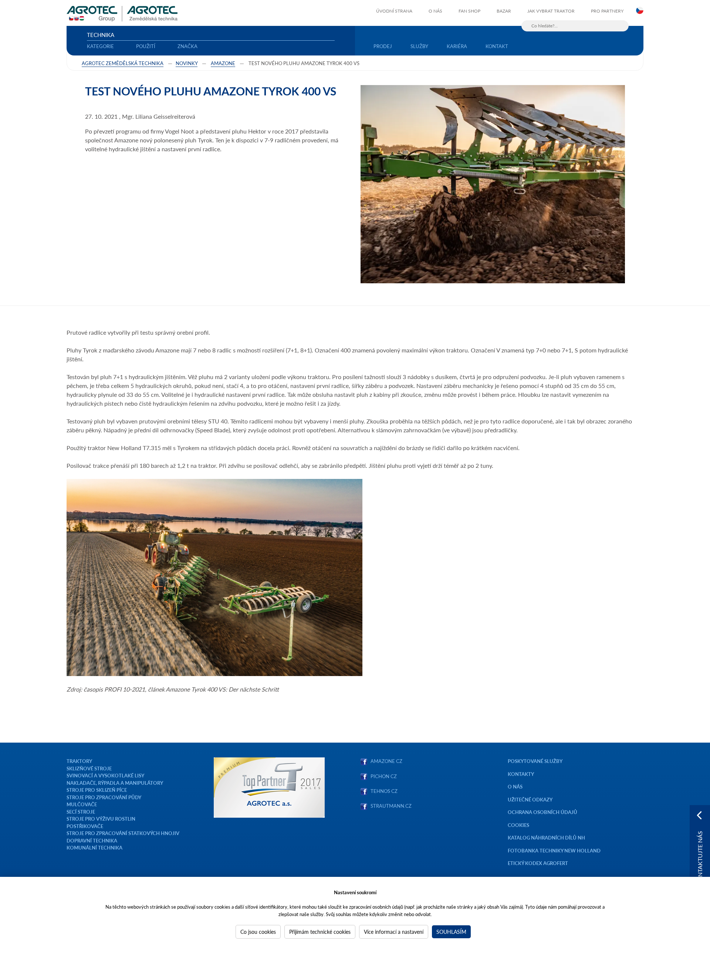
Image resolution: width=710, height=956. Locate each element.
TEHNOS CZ (383, 790)
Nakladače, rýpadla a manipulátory (115, 782)
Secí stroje (81, 811)
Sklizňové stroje (89, 768)
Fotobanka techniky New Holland (554, 850)
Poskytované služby (535, 760)
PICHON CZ (384, 776)
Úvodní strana (394, 11)
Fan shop (469, 11)
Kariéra (457, 46)
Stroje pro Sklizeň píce (97, 789)
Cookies (518, 824)
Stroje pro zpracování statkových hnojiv (123, 833)
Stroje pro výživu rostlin (101, 818)
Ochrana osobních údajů (542, 811)
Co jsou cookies (258, 931)
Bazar (504, 11)
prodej (382, 46)
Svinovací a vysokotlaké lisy (105, 775)
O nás (435, 11)
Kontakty (521, 773)
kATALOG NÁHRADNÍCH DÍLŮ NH (547, 837)
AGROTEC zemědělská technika (122, 63)
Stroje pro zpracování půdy (104, 797)
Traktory (79, 760)
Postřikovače (85, 826)
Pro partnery (607, 11)
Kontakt (497, 46)
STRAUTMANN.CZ (391, 805)
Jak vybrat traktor (551, 11)
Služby (419, 46)
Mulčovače (82, 804)
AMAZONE (223, 63)
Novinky (186, 63)
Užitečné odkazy (530, 799)
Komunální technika (94, 847)
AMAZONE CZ (386, 760)
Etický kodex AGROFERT (538, 863)
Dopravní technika (92, 840)
